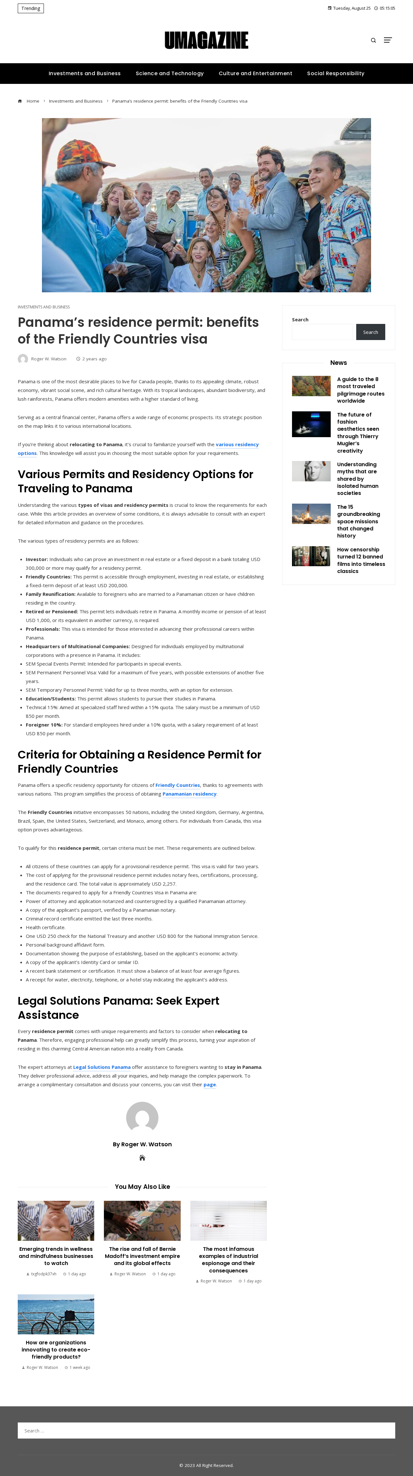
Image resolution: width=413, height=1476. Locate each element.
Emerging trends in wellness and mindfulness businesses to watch (56, 1256)
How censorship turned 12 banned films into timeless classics (361, 560)
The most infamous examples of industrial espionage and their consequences (228, 1259)
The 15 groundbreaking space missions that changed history (358, 521)
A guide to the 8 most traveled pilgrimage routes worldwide (361, 390)
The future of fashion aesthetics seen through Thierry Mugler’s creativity (358, 433)
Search (300, 319)
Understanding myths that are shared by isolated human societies (357, 479)
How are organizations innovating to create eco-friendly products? (56, 1350)
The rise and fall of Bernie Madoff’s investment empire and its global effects (142, 1256)
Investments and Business (44, 307)
